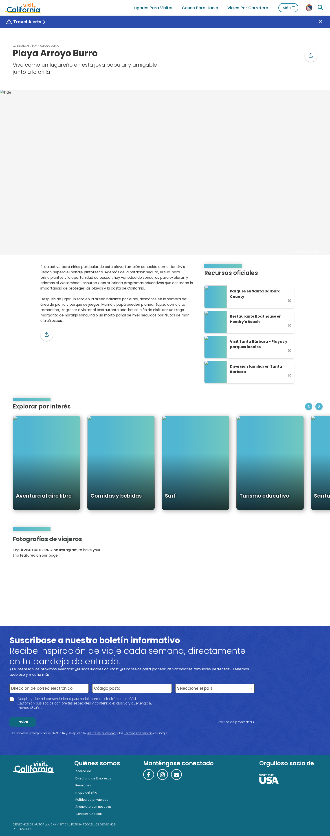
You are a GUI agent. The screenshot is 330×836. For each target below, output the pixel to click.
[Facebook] (148, 774)
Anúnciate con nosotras (93, 807)
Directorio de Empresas (93, 778)
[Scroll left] (308, 406)
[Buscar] (320, 7)
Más (286, 8)
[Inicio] (23, 8)
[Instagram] (298, 548)
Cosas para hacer (200, 8)
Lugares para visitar (152, 8)
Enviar (23, 722)
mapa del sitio (86, 792)
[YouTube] (310, 548)
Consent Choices (88, 814)
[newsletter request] (176, 774)
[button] (311, 55)
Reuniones (83, 785)
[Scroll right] (319, 406)
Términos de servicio (138, 733)
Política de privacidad (235, 722)
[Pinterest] (304, 548)
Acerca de (83, 771)
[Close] (323, 22)
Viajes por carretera (247, 8)
